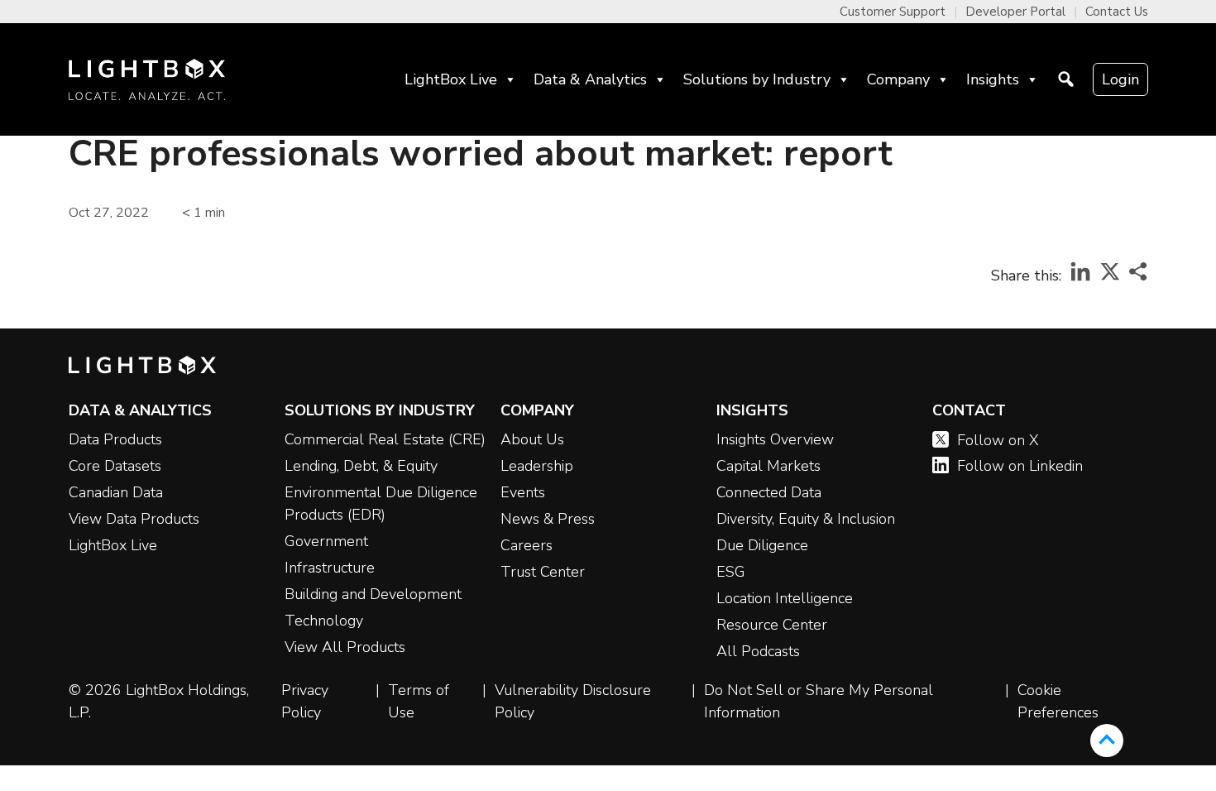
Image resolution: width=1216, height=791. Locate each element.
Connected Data (768, 492)
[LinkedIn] (1080, 276)
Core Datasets (115, 466)
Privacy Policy (304, 701)
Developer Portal (1015, 11)
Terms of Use (418, 701)
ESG (730, 572)
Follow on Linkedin (1020, 466)
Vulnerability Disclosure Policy (573, 701)
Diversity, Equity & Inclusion (805, 519)
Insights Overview (775, 439)
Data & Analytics (590, 79)
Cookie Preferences (1058, 701)
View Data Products (134, 519)
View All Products (345, 647)
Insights (992, 79)
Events (522, 492)
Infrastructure (330, 568)
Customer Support (893, 11)
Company (898, 79)
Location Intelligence (784, 598)
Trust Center (542, 572)
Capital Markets (768, 466)
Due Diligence (762, 545)
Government (326, 541)
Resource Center (771, 625)
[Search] (1065, 79)
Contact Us (1116, 11)
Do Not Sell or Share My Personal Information (818, 701)
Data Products (115, 439)
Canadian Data (116, 492)
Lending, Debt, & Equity (361, 466)
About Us (532, 439)
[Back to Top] (1106, 740)
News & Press (547, 519)
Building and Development (373, 594)
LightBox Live (451, 79)
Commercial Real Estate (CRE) (385, 439)
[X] (1110, 276)
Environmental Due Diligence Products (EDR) (381, 503)
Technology (324, 620)
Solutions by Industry (757, 79)
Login (1120, 79)
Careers (526, 545)
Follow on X (998, 440)
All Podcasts (758, 651)
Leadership (536, 466)
